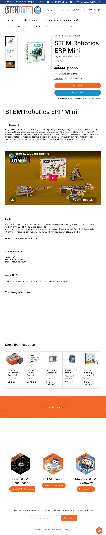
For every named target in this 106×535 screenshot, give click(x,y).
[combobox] (55, 10)
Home (57, 36)
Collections (67, 36)
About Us (15, 26)
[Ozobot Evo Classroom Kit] (53, 370)
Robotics (78, 36)
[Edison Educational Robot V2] (14, 369)
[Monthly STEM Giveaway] (86, 464)
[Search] (62, 10)
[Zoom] (34, 53)
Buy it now (77, 92)
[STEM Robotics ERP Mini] (13, 317)
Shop (12, 20)
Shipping (58, 78)
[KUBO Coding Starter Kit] (91, 370)
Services (31, 20)
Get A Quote (64, 26)
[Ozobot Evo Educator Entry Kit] (33, 369)
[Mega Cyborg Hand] (72, 369)
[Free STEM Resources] (20, 464)
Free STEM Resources (62, 20)
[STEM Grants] (53, 464)
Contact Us (39, 26)
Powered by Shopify (60, 530)
